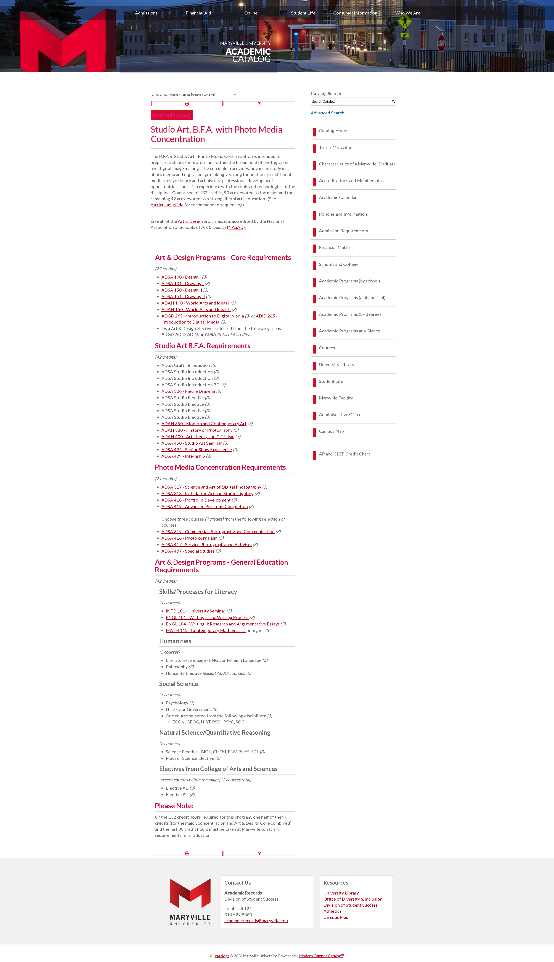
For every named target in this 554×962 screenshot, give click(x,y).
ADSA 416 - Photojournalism (189, 537)
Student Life (303, 12)
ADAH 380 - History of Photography (196, 430)
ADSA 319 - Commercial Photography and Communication (218, 531)
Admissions (146, 12)
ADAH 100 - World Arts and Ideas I (195, 302)
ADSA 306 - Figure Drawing (188, 391)
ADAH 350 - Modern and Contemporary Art (203, 423)
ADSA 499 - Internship (183, 456)
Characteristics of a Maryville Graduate (357, 163)
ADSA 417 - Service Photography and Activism (206, 544)
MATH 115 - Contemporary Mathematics (206, 630)
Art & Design (190, 221)
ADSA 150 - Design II (181, 289)
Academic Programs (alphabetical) (352, 297)
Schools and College (339, 264)
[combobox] (194, 94)
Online (251, 12)
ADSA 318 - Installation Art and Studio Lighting (207, 493)
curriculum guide (167, 204)
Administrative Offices (341, 414)
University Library (336, 364)
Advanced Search (327, 112)
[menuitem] (146, 12)
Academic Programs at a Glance (349, 330)
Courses (327, 347)
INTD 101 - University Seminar (195, 610)
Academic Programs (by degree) (350, 314)
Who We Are (407, 12)
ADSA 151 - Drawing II (183, 296)
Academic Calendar (338, 197)
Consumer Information (355, 12)
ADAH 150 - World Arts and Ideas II (196, 309)
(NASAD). (236, 227)
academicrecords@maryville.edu (256, 920)
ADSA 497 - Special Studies (188, 550)
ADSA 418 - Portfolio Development (196, 499)
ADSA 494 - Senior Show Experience (196, 449)
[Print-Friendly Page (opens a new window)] (187, 103)
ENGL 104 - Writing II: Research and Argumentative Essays (223, 623)
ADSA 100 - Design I (181, 276)
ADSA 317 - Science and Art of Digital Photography (211, 486)
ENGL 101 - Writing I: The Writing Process (207, 617)
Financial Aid (198, 12)
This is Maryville (335, 147)
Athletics (332, 911)
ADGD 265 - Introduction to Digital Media (202, 315)
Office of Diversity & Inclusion (353, 898)
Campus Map (331, 431)
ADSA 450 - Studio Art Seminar (191, 443)
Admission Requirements (343, 230)
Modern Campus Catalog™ (321, 955)
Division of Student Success (351, 904)
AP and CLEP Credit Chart (344, 453)
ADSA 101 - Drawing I (182, 283)
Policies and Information (343, 213)
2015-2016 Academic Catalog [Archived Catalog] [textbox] (183, 94)
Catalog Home (333, 130)
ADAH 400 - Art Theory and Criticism (197, 436)
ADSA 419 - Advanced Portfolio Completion (204, 506)
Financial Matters (336, 247)
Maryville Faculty (336, 397)
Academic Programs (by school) (349, 280)
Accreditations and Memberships (351, 180)
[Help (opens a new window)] (259, 103)
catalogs (222, 955)
